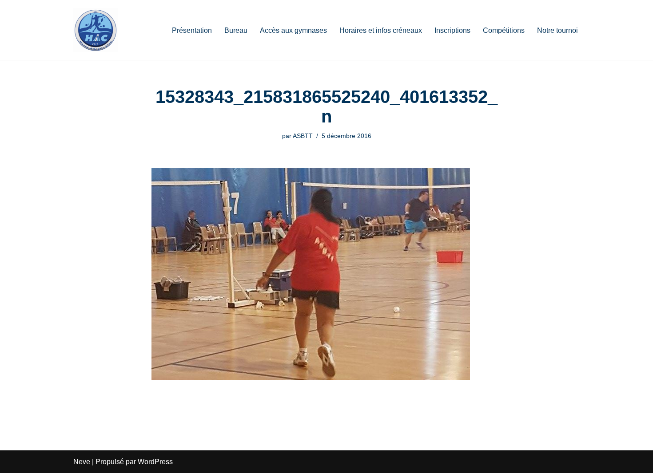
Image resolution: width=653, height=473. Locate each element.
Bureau (235, 30)
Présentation (192, 30)
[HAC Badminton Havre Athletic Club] (95, 30)
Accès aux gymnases (293, 30)
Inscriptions (452, 30)
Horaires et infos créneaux (380, 30)
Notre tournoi (557, 30)
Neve (81, 461)
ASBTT (303, 135)
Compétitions (504, 30)
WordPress (155, 461)
